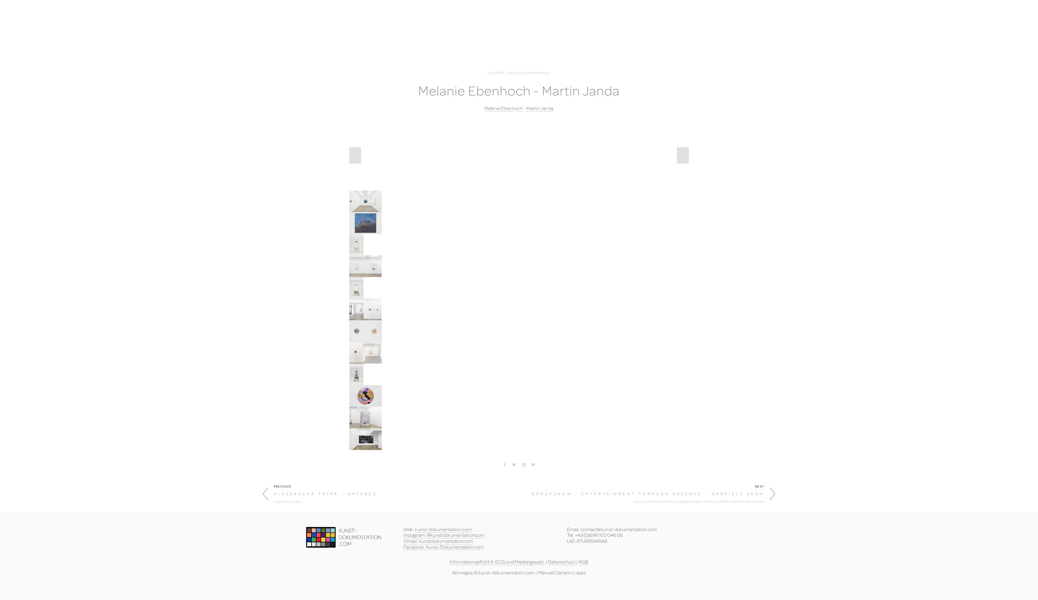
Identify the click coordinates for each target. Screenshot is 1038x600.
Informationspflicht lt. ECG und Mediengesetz (497, 562)
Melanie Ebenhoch (503, 108)
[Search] (314, 7)
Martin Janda (540, 108)
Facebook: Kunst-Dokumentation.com (444, 547)
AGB (583, 562)
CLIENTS (308, 38)
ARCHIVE (721, 38)
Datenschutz (561, 562)
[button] (355, 155)
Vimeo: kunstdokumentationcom (438, 541)
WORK (270, 38)
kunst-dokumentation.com (443, 529)
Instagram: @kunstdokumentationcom (444, 535)
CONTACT (763, 38)
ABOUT (681, 38)
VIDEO (347, 38)
